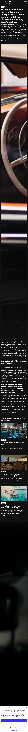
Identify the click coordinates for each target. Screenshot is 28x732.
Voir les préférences (14, 727)
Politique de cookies (13, 730)
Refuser (14, 723)
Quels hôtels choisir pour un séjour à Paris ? (14, 443)
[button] (26, 708)
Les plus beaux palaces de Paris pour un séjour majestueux (12, 475)
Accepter (14, 720)
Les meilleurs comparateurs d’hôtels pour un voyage (11, 507)
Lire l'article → (4, 452)
